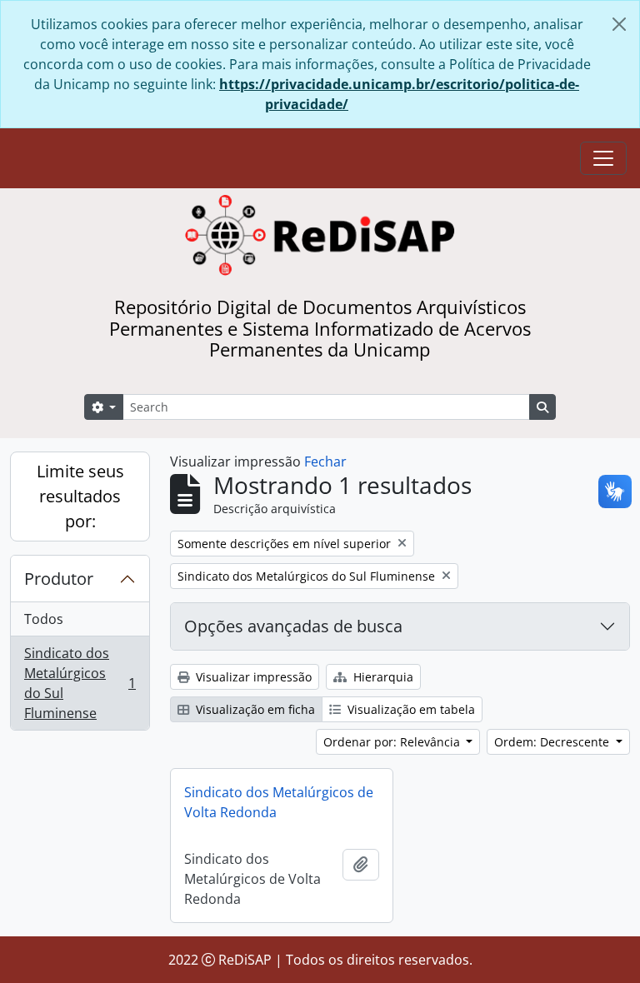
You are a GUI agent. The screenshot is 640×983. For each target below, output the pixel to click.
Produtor (58, 578)
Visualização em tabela (409, 709)
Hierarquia (381, 677)
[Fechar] (619, 24)
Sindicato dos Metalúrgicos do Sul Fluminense (79, 683)
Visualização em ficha (253, 709)
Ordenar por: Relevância (393, 742)
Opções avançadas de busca (293, 626)
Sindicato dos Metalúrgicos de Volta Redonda (278, 802)
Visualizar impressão (252, 677)
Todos (43, 619)
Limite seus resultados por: (80, 496)
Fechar (325, 461)
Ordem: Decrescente (553, 742)
